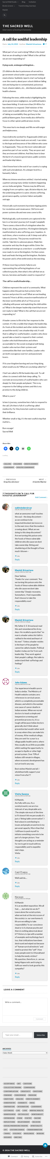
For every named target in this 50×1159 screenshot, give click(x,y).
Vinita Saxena (22, 794)
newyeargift (37, 1114)
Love (25, 1110)
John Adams (21, 682)
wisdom (40, 1133)
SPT (5, 1129)
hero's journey (31, 464)
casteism (28, 1083)
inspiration (9, 1106)
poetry (28, 1118)
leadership (9, 467)
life (18, 1110)
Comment (39, 1019)
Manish (5, 10)
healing (19, 1099)
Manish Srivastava (33, 44)
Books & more (8, 6)
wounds (7, 1137)
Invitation (32, 2)
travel (7, 1133)
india (32, 1102)
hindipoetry (9, 1102)
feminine (8, 1095)
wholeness (29, 1133)
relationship (24, 1122)
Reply (17, 559)
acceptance (9, 1083)
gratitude (8, 1099)
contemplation (11, 1091)
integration (23, 1106)
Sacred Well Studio (10, 2)
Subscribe (41, 1035)
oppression (9, 1118)
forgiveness (20, 1095)
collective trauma (12, 1087)
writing (18, 1137)
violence (17, 1133)
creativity (25, 1091)
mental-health (36, 1110)
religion (36, 1122)
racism (38, 1118)
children (18, 464)
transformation (34, 1129)
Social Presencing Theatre (16, 1125)
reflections (9, 1122)
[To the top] (45, 1145)
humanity (22, 1102)
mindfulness (9, 1114)
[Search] (5, 15)
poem (19, 1118)
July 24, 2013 (13, 44)
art (19, 1083)
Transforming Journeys (27, 6)
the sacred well (18, 26)
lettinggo (8, 1110)
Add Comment (40, 497)
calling (7, 464)
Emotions (37, 1091)
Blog (23, 2)
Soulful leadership (25, 467)
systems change (17, 1129)
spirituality (36, 1125)
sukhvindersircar (23, 508)
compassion (29, 1087)
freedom (32, 1095)
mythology (23, 1114)
